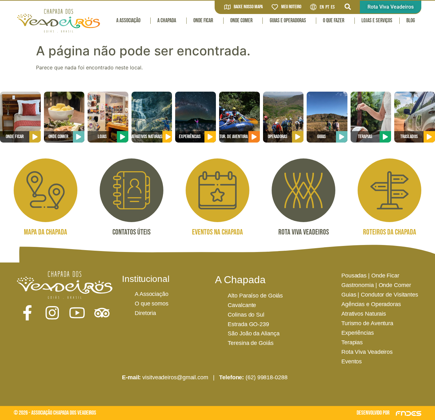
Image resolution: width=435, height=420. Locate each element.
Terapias (352, 342)
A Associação (128, 20)
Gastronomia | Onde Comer (376, 285)
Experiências (357, 333)
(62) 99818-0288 (267, 377)
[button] (348, 7)
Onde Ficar (203, 20)
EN (322, 7)
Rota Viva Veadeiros (367, 352)
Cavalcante (242, 305)
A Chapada (166, 20)
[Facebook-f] (27, 312)
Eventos (351, 361)
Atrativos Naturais (363, 314)
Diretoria (145, 313)
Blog (410, 20)
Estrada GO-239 (248, 324)
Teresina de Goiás (250, 343)
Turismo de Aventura (367, 323)
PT (327, 7)
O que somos (151, 303)
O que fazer (333, 20)
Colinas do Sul (246, 315)
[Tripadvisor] (102, 312)
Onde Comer (241, 20)
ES (333, 7)
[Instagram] (52, 312)
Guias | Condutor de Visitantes (379, 294)
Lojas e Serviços (376, 20)
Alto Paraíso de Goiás (255, 295)
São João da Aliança (253, 333)
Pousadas (354, 275)
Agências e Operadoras (371, 304)
